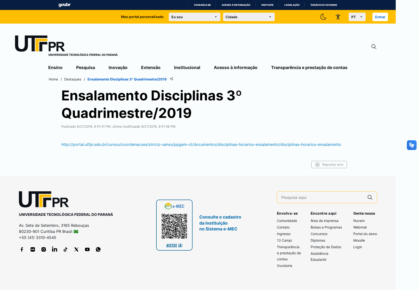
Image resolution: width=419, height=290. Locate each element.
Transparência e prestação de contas (309, 67)
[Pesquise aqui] (370, 197)
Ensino (55, 67)
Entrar (380, 17)
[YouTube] (87, 249)
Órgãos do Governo (324, 5)
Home (53, 79)
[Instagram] (44, 249)
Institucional (187, 67)
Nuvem (359, 221)
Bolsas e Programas (326, 227)
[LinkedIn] (54, 249)
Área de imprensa (324, 221)
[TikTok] (65, 249)
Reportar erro (332, 164)
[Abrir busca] (374, 47)
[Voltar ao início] (45, 200)
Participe (267, 5)
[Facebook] (22, 249)
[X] (76, 249)
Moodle (359, 240)
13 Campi (284, 240)
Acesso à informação (236, 5)
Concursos (319, 234)
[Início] (66, 46)
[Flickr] (33, 249)
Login (357, 247)
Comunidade (287, 221)
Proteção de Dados (326, 247)
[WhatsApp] (98, 249)
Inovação (118, 67)
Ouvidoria (284, 266)
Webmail (360, 227)
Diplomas (318, 240)
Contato (283, 227)
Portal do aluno (365, 234)
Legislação (292, 5)
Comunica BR (202, 5)
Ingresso (283, 234)
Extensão (151, 67)
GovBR (64, 5)
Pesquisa (85, 67)
